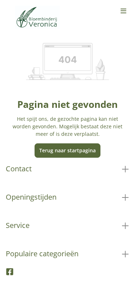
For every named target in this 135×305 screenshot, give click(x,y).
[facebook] (10, 273)
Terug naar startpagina (67, 150)
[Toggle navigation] (123, 11)
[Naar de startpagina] (37, 17)
